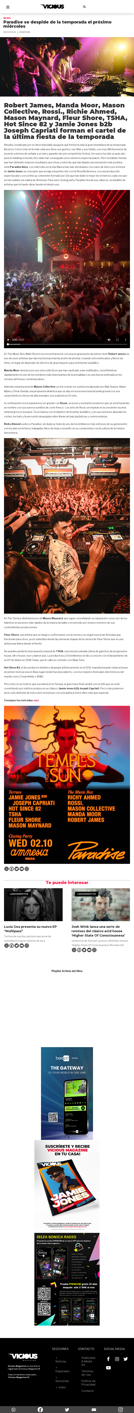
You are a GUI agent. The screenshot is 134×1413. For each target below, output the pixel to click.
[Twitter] (16, 869)
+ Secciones (62, 1379)
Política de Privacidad (88, 1382)
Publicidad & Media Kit (88, 1361)
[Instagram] (27, 869)
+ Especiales (62, 1369)
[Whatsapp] (6, 869)
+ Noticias (60, 1359)
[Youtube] (108, 1367)
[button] (65, 1137)
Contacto (87, 1390)
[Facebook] (11, 869)
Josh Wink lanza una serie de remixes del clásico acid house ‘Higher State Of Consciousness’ (98, 931)
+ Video (60, 1387)
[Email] (22, 869)
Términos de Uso (87, 1372)
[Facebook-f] (108, 1359)
